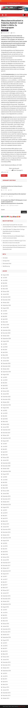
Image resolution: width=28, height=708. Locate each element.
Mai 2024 (5, 349)
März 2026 (5, 288)
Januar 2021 (6, 460)
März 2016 (5, 620)
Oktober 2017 (6, 568)
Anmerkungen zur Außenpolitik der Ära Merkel (5, 175)
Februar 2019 (6, 524)
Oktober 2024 (6, 335)
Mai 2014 (5, 678)
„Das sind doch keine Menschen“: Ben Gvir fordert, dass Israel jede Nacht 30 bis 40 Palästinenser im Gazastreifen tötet (14, 247)
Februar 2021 (6, 457)
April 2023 (5, 385)
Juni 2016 (5, 612)
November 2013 (6, 695)
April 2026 (5, 286)
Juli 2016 (5, 609)
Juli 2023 (5, 377)
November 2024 (6, 333)
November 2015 (6, 631)
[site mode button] (23, 15)
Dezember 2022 (6, 396)
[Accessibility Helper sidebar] (26, 9)
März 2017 (5, 587)
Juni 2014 (5, 676)
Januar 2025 (6, 327)
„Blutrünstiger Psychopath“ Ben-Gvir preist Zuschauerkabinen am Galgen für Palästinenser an (15, 225)
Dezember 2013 (6, 692)
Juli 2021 (5, 443)
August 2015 (6, 640)
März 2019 (5, 521)
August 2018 (6, 540)
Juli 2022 (5, 410)
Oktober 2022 (6, 402)
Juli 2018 (5, 543)
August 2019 (6, 507)
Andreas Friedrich (14, 205)
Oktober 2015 (6, 634)
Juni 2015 (5, 645)
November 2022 (6, 399)
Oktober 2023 (6, 369)
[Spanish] (18, 216)
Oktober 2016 (6, 601)
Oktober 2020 (6, 468)
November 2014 (6, 665)
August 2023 (6, 374)
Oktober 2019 (6, 501)
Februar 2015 (6, 656)
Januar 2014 (6, 690)
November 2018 (6, 532)
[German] (8, 216)
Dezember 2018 (6, 529)
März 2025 (5, 322)
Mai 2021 (5, 449)
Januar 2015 (6, 659)
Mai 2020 (5, 482)
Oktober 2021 (6, 435)
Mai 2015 (5, 648)
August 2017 (6, 573)
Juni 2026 (5, 280)
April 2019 (5, 518)
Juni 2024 (5, 346)
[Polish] (12, 216)
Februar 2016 (6, 623)
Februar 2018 (6, 557)
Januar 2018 (6, 560)
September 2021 (7, 438)
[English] (4, 216)
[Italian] (10, 216)
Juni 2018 (5, 546)
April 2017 (5, 584)
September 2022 (7, 405)
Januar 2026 (6, 294)
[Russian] (16, 216)
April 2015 (5, 651)
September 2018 (7, 537)
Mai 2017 (5, 582)
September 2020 (7, 471)
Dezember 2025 (6, 297)
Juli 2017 (5, 576)
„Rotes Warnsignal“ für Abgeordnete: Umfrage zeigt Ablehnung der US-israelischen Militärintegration (14, 231)
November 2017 (6, 565)
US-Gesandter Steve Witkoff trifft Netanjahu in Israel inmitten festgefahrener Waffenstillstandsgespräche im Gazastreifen (14, 202)
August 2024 (6, 341)
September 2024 (7, 338)
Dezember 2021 (6, 429)
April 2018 (5, 551)
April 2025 (5, 319)
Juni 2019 (5, 512)
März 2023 (5, 388)
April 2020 (5, 485)
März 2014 (5, 684)
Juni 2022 (5, 413)
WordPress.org (6, 266)
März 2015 (5, 654)
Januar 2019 (6, 526)
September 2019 (7, 504)
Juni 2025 (5, 313)
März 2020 (5, 488)
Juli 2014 (5, 673)
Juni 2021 (5, 446)
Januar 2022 (6, 427)
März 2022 (5, 421)
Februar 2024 (6, 358)
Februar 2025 (6, 324)
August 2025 (6, 308)
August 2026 (6, 274)
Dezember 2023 (6, 363)
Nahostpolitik (4, 30)
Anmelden (5, 258)
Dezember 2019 (6, 496)
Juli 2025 (5, 310)
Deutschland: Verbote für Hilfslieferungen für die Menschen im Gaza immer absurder (14, 241)
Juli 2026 (5, 277)
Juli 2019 (5, 510)
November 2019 (6, 499)
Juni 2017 (5, 579)
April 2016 (5, 618)
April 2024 (5, 352)
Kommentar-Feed (7, 263)
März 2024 (5, 355)
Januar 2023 (6, 393)
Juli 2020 (5, 477)
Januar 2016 (6, 626)
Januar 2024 (6, 360)
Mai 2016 (5, 615)
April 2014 (5, 681)
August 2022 (6, 407)
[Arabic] (2, 216)
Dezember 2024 (6, 330)
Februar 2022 (6, 424)
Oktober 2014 (6, 667)
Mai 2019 (5, 515)
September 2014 (7, 670)
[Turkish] (20, 216)
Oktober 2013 (6, 698)
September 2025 (7, 305)
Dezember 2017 (6, 562)
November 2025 (6, 299)
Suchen (3, 209)
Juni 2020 (5, 479)
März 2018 (5, 554)
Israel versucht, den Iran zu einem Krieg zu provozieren (11, 187)
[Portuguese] (14, 216)
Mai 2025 (5, 316)
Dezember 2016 (6, 596)
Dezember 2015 (6, 629)
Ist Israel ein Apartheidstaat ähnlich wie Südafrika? (13, 194)
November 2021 (6, 432)
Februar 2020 (6, 490)
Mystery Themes (21, 706)
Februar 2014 (6, 687)
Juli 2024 (5, 344)
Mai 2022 (5, 416)
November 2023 (6, 366)
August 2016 (6, 607)
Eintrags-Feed (6, 260)
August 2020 (6, 474)
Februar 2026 (6, 291)
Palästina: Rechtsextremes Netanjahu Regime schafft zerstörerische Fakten (13, 237)
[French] (6, 216)
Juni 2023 (5, 380)
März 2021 (5, 454)
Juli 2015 (5, 643)
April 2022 (5, 418)
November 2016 (6, 598)
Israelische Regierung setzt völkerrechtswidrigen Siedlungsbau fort (24, 175)
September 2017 (7, 571)
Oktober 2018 (6, 535)
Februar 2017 (6, 590)
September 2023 (7, 371)
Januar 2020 (6, 493)
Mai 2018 (5, 548)
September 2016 (7, 604)
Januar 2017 (6, 593)
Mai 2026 (5, 283)
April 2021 (5, 452)
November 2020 (6, 465)
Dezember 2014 (6, 662)
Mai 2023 (5, 382)
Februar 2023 (6, 391)
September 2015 (7, 637)
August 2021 (6, 441)
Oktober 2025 (6, 302)
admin (13, 32)
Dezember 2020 (6, 463)
